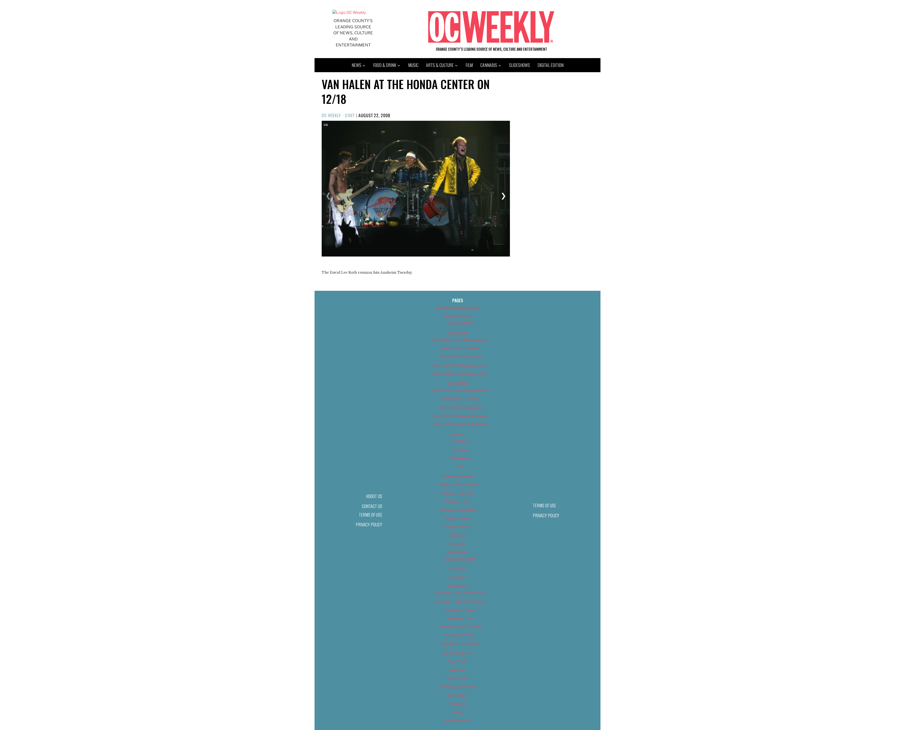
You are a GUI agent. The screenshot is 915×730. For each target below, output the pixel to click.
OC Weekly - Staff (338, 115)
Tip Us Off (457, 704)
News (356, 65)
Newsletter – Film (460, 618)
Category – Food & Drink (457, 510)
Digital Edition (551, 65)
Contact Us (372, 506)
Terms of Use (370, 515)
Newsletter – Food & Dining (460, 626)
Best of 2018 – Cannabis (460, 348)
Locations (460, 450)
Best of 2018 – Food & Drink (460, 357)
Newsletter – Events (460, 610)
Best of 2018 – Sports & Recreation (460, 374)
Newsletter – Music (460, 635)
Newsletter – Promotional (460, 643)
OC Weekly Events (457, 653)
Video (457, 712)
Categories (460, 441)
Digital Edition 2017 (460, 559)
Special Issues (457, 678)
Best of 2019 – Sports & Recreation (460, 424)
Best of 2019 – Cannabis (460, 399)
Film (469, 65)
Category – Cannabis (457, 493)
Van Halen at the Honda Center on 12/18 (406, 91)
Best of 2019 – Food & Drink (460, 407)
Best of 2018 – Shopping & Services (460, 365)
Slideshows (519, 65)
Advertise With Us (457, 316)
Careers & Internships (457, 476)
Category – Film (457, 501)
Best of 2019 (458, 383)
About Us (374, 496)
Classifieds (457, 535)
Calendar (457, 434)
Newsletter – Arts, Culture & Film (460, 593)
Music (413, 65)
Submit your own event (457, 687)
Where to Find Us (457, 721)
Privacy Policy (369, 524)
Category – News (457, 527)
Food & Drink (384, 65)
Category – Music (457, 518)
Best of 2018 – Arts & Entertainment (460, 340)
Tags (460, 466)
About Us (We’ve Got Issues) (457, 308)
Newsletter (457, 577)
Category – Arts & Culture (457, 485)
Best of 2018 (458, 333)
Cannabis (488, 65)
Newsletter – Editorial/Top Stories (460, 601)
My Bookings (460, 458)
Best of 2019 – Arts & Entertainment (460, 390)
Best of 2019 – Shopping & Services (460, 416)
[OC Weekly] (349, 12)
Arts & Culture (440, 65)
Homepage (457, 569)
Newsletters (457, 586)
